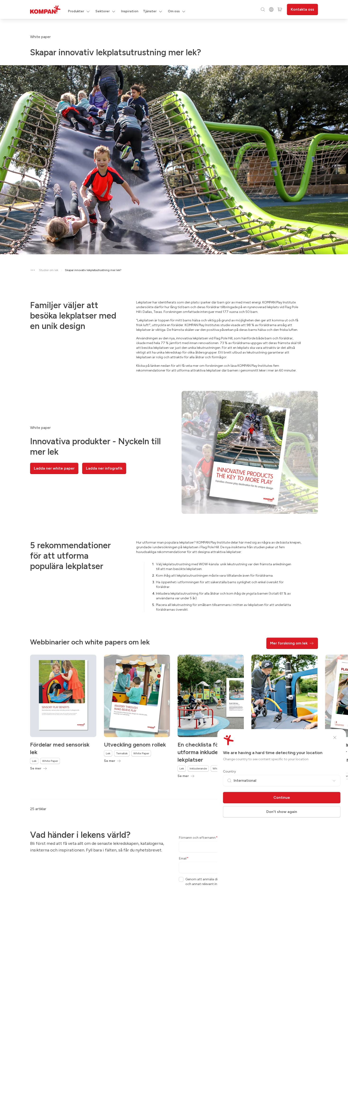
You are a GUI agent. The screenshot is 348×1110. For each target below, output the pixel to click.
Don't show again (281, 811)
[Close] (334, 737)
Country (229, 771)
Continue (281, 797)
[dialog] (174, 555)
